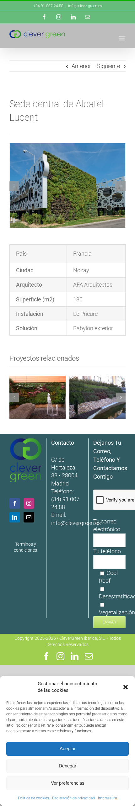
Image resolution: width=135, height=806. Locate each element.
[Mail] (29, 517)
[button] (125, 687)
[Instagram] (29, 503)
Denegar (67, 765)
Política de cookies (33, 798)
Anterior (81, 66)
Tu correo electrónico (106, 525)
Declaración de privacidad (73, 798)
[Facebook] (14, 503)
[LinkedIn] (14, 517)
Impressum (107, 798)
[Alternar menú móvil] (122, 38)
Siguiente (108, 66)
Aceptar (68, 748)
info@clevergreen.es (76, 523)
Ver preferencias (67, 783)
